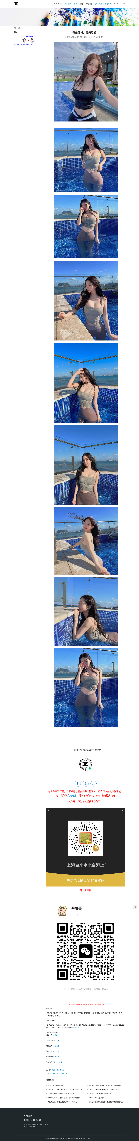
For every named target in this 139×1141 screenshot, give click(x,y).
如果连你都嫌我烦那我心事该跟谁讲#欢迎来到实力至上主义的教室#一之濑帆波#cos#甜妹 (107, 1102)
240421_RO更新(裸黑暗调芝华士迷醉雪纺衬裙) (104, 1089)
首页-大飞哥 (58, 4)
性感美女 (108, 4)
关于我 (116, 4)
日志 (77, 37)
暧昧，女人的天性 (58, 1070)
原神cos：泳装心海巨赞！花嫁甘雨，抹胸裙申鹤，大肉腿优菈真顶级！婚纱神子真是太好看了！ (107, 1085)
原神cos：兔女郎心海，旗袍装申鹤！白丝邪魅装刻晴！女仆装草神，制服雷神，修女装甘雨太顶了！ (66, 1089)
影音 (75, 4)
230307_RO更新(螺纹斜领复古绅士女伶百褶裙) (64, 1098)
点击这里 (71, 795)
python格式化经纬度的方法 (57, 1085)
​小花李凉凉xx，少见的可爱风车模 (100, 1093)
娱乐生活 (68, 4)
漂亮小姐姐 (98, 4)
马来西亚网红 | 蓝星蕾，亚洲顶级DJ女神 (61, 1093)
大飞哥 (91, 1138)
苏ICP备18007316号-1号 (75, 1138)
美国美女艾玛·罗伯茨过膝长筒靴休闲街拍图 (62, 1102)
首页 (15, 28)
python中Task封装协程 (96, 1098)
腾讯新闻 (89, 4)
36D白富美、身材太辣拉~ (61, 1074)
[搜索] (124, 4)
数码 (81, 4)
